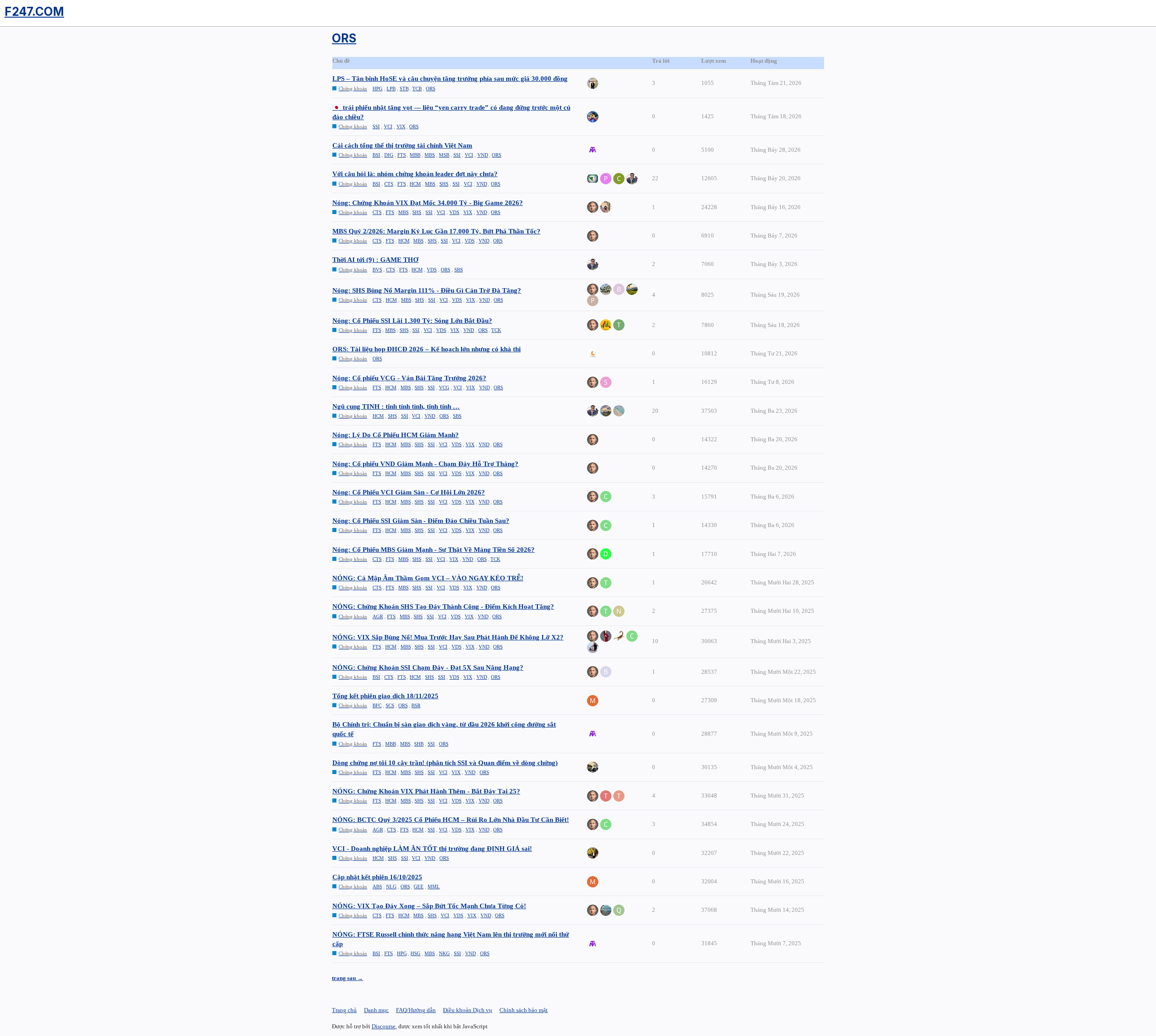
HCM (415, 184)
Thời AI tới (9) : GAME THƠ (375, 259)
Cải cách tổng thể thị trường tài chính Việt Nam (402, 145)
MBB (415, 155)
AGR (378, 616)
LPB (391, 88)
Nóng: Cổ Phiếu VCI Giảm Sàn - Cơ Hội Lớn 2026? (408, 492)
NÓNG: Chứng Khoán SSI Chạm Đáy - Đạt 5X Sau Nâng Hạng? (427, 667)
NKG (444, 953)
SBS (458, 269)
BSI (376, 155)
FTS (401, 155)
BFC (377, 705)
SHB (419, 744)
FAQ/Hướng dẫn (416, 1010)
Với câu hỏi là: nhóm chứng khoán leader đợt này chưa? (415, 173)
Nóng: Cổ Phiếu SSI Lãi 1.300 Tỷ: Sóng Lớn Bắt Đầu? (412, 320)
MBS (429, 155)
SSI (376, 126)
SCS (390, 705)
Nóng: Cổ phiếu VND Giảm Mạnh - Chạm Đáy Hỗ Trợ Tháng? (425, 463)
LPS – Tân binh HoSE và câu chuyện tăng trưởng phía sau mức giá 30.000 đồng (450, 78)
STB (404, 88)
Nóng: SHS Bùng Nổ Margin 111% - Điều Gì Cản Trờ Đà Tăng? (426, 290)
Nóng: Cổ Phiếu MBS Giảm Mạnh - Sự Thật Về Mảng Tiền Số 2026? (433, 549)
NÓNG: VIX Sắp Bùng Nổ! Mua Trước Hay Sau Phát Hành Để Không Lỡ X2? (448, 637)
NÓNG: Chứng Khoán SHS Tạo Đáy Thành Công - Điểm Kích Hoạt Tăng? (443, 606)
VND (482, 155)
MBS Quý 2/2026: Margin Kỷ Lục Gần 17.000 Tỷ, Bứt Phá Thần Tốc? (436, 231)
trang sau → (347, 978)
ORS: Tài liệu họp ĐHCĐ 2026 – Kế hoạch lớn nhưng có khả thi (426, 349)
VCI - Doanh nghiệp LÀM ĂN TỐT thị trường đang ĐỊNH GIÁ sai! (432, 848)
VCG (444, 387)
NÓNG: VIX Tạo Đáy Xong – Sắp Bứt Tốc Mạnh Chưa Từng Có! (429, 906)
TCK (496, 330)
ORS (430, 88)
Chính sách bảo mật (523, 1010)
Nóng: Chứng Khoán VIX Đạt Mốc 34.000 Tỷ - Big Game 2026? (427, 202)
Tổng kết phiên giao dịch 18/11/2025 (385, 696)
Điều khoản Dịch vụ (467, 1010)
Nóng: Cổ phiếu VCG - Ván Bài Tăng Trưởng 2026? (409, 378)
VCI (388, 126)
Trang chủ (344, 1010)
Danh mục (376, 1010)
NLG (391, 886)
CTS (388, 184)
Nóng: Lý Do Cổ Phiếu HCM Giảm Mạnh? (395, 435)
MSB (444, 155)
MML (434, 886)
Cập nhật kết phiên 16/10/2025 (377, 877)
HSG (415, 953)
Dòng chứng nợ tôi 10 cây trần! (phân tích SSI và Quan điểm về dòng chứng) (445, 762)
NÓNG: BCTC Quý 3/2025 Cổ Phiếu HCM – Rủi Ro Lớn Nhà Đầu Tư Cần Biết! (450, 819)
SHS (443, 184)
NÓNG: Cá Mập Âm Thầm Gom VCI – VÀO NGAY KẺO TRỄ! (427, 578)
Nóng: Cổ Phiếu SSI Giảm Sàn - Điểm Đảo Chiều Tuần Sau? (420, 520)
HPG (377, 88)
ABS (377, 886)
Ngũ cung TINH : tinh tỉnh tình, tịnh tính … (396, 406)
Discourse (384, 1026)
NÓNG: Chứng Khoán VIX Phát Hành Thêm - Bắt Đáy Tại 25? (426, 791)
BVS (377, 269)
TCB (417, 88)
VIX (401, 126)
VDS (454, 212)
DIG (388, 155)
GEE (419, 886)
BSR (415, 705)
